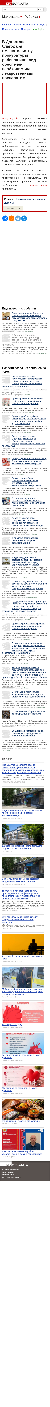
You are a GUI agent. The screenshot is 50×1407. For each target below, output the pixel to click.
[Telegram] (18, 218)
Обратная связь (8, 1172)
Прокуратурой (10, 118)
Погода (41, 24)
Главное (7, 24)
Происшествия (10, 29)
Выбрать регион (8, 1174)
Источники (29, 24)
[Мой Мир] (24, 218)
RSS (19, 1177)
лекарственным (38, 185)
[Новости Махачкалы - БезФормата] (14, 3)
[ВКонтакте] (5, 218)
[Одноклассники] (11, 218)
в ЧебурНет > (40, 29)
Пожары (25, 29)
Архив (17, 24)
